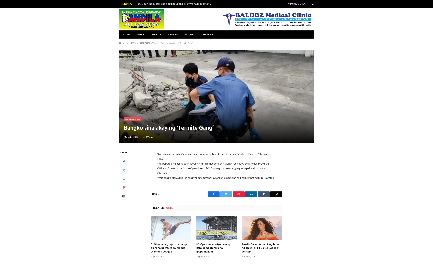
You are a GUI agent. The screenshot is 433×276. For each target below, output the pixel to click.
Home (126, 34)
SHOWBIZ (190, 34)
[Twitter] (123, 170)
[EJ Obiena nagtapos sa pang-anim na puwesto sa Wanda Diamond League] (171, 228)
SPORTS (173, 34)
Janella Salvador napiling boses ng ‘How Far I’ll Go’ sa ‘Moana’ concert (261, 248)
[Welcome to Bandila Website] (141, 19)
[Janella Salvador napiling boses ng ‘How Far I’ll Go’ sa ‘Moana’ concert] (262, 228)
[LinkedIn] (123, 179)
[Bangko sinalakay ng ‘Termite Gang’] (216, 96)
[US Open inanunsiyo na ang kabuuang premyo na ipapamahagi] (216, 228)
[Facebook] (123, 161)
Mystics (208, 34)
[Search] (312, 4)
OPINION (156, 34)
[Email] (123, 196)
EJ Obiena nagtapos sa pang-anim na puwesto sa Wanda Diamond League (169, 248)
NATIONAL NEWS (132, 119)
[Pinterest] (123, 187)
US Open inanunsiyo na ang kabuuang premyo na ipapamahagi (175, 3)
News (140, 34)
